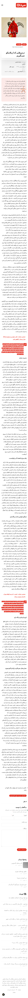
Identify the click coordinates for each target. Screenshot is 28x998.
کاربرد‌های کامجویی (16, 863)
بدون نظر (11, 66)
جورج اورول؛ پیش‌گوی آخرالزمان (17, 884)
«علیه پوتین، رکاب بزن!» (18, 942)
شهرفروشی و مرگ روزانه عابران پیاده (14, 964)
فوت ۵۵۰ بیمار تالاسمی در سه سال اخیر (14, 904)
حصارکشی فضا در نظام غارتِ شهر (15, 919)
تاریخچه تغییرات (11, 989)
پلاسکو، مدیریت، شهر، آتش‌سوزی (17, 795)
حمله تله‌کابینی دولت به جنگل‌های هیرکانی (13, 957)
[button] (2, 5)
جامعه (24, 44)
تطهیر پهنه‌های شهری (21, 871)
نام (13, 815)
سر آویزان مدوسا (22, 878)
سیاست (19, 44)
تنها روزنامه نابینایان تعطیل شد (17, 897)
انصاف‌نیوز (20, 71)
